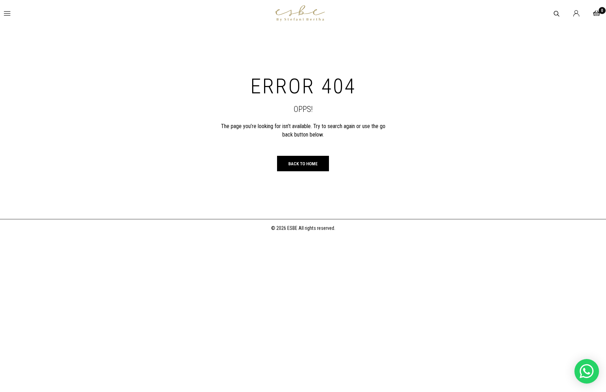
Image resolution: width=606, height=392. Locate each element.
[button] (586, 371)
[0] (596, 13)
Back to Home (303, 163)
